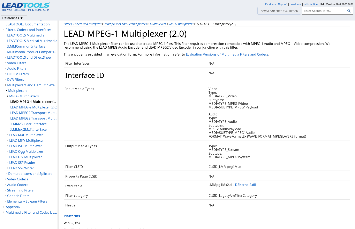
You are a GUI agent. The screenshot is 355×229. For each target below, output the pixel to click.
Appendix (13, 207)
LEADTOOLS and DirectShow (29, 57)
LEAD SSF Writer (21, 168)
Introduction (311, 4)
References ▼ (12, 18)
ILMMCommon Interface (26, 46)
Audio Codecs (17, 184)
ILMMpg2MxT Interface (28, 129)
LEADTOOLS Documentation (28, 24)
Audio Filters (17, 68)
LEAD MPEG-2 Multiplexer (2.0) (33, 107)
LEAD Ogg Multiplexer (26, 151)
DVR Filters (15, 79)
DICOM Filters (18, 74)
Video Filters (16, 63)
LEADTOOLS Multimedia (25, 35)
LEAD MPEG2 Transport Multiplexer (34, 113)
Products (270, 4)
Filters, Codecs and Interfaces (82, 24)
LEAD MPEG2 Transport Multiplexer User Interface (34, 118)
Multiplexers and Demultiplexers (126, 24)
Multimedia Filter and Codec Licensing (32, 212)
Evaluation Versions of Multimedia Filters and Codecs (227, 54)
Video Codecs (17, 179)
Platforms (72, 216)
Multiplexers (158, 24)
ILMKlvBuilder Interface (28, 124)
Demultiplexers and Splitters (30, 173)
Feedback (295, 4)
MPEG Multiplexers (181, 24)
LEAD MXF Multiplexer (26, 135)
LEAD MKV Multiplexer (26, 140)
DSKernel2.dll (245, 184)
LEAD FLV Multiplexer (25, 157)
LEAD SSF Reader (22, 162)
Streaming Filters (20, 190)
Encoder (134, 47)
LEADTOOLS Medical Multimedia (32, 41)
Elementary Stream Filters (27, 201)
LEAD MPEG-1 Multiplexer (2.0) (34, 101)
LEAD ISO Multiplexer (25, 146)
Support (282, 4)
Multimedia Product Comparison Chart (32, 52)
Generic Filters (18, 196)
